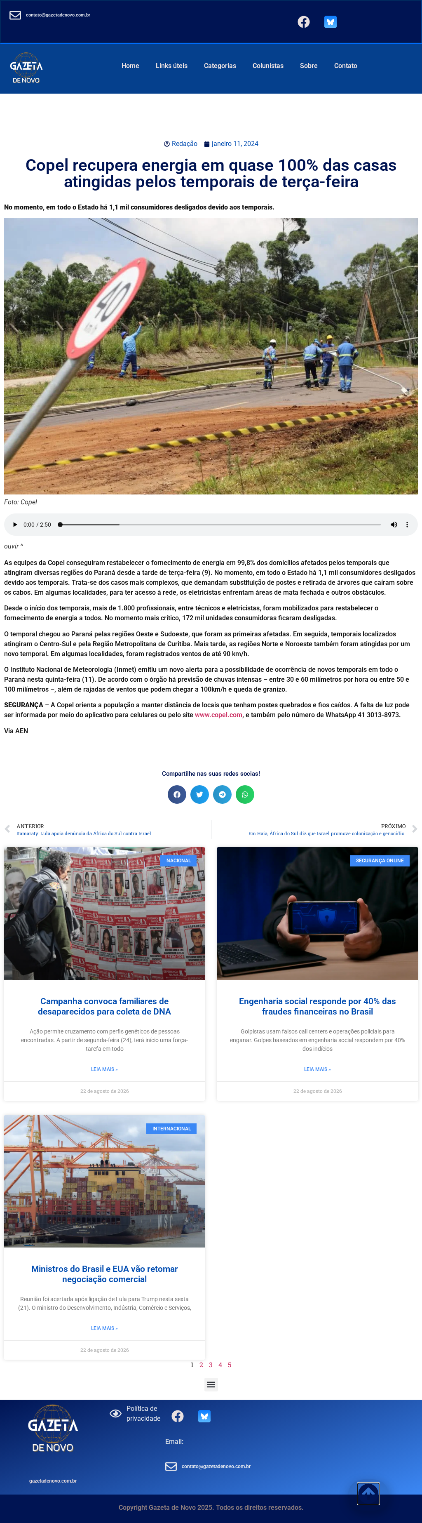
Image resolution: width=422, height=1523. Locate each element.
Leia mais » (104, 1069)
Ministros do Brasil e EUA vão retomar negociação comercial (104, 1274)
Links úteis (172, 66)
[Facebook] (303, 21)
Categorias (220, 66)
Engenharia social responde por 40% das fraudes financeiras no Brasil (317, 1006)
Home (130, 66)
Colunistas (268, 66)
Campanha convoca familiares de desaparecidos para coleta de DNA (104, 1006)
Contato (345, 66)
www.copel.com (218, 715)
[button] (177, 794)
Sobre (309, 66)
